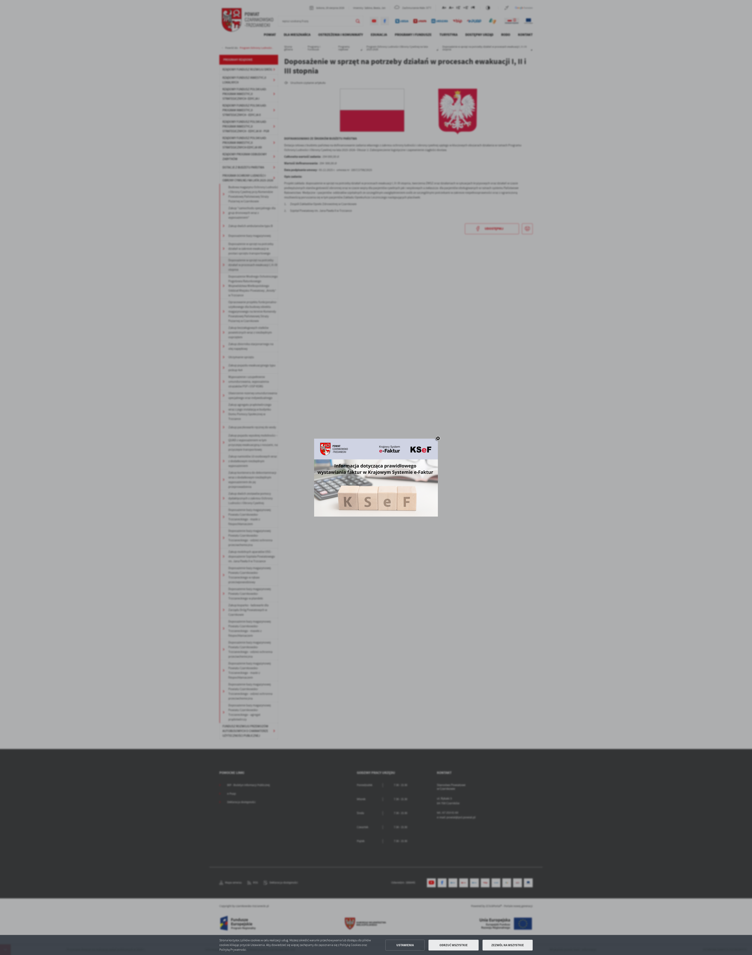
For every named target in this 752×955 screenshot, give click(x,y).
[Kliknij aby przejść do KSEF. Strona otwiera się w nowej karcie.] (376, 478)
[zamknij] (438, 439)
